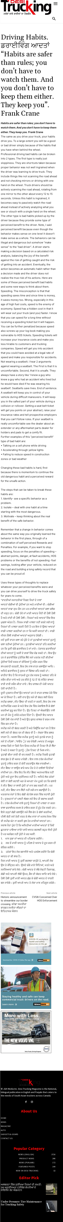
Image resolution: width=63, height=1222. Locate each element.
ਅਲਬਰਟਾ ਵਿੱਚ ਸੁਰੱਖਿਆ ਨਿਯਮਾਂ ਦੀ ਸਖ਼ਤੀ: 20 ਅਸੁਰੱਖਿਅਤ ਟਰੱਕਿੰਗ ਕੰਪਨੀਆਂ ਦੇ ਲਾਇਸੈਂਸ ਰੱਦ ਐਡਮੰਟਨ (21, 1187)
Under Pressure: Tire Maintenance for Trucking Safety (21, 1203)
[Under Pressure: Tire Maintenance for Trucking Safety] (51, 1206)
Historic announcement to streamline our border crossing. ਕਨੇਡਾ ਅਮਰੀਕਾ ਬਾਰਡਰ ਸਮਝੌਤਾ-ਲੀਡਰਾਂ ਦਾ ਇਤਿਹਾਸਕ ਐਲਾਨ (14, 904)
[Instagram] (32, 1102)
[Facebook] (26, 1102)
